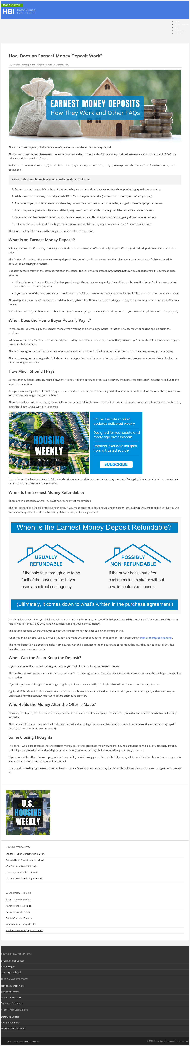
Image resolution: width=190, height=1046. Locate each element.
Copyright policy (61, 64)
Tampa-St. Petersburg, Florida (20, 924)
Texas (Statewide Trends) (18, 899)
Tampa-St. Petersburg (12, 1003)
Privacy (36, 1041)
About (178, 21)
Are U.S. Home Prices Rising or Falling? (25, 859)
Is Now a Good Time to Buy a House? (24, 878)
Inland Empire (8, 966)
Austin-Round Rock (10, 1022)
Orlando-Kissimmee (11, 997)
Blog (177, 27)
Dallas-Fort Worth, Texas (18, 912)
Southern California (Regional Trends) (24, 930)
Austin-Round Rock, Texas (18, 905)
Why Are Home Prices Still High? (21, 866)
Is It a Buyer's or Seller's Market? (22, 872)
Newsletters (181, 30)
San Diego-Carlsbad (11, 972)
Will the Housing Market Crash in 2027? (25, 853)
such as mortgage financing (155, 637)
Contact (179, 33)
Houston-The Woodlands (13, 1028)
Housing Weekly (25, 1041)
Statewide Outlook (10, 1016)
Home (9, 1041)
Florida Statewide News (12, 985)
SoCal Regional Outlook (12, 960)
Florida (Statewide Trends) (19, 918)
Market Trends (182, 24)
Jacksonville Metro (10, 991)
